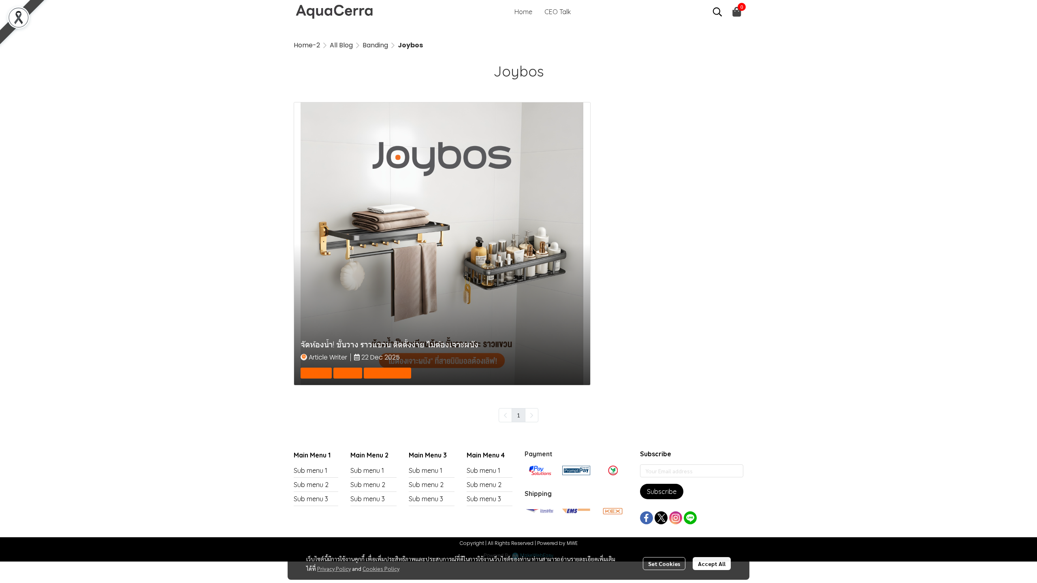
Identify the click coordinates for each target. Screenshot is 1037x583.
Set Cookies (664, 563)
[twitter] (661, 517)
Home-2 (307, 45)
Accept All (711, 563)
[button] (717, 12)
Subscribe (661, 491)
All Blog (341, 45)
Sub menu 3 (311, 499)
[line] (690, 517)
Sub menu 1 (310, 470)
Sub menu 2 (311, 485)
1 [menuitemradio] (518, 415)
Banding (375, 45)
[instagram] (675, 517)
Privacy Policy (334, 568)
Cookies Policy (381, 568)
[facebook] (646, 517)
